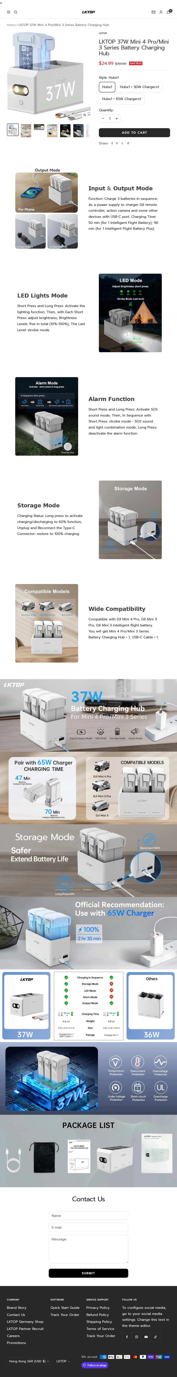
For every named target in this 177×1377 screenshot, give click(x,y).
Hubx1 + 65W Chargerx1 (121, 98)
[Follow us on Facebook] (127, 1337)
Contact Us (16, 1314)
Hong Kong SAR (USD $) (27, 1361)
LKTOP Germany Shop (25, 1321)
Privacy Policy (98, 1307)
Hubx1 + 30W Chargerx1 (139, 86)
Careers (13, 1335)
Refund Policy (97, 1314)
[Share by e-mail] (128, 143)
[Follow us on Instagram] (136, 1337)
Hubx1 (107, 86)
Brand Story (16, 1307)
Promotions (16, 1342)
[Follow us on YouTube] (146, 1337)
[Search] (15, 12)
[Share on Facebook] (112, 143)
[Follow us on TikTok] (155, 1337)
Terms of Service (100, 1328)
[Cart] (168, 12)
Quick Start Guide (65, 1307)
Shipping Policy (99, 1321)
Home (11, 24)
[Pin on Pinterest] (117, 143)
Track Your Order (64, 1314)
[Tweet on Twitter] (122, 143)
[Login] (160, 12)
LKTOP (103, 33)
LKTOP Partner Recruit (25, 1328)
